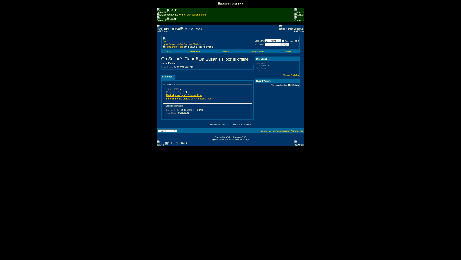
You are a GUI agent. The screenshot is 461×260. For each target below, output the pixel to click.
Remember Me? (292, 41)
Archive (294, 131)
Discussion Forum (196, 14)
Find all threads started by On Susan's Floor (189, 98)
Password (259, 45)
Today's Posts (257, 52)
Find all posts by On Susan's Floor (184, 95)
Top (301, 131)
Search (288, 52)
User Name (260, 41)
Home (182, 14)
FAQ (169, 52)
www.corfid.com (281, 131)
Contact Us (266, 131)
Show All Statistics (291, 75)
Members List (199, 44)
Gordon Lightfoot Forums (180, 44)
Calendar (225, 52)
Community (194, 52)
